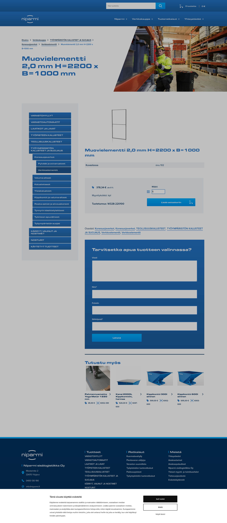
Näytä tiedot (160, 514)
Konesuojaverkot (29, 44)
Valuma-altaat (42, 178)
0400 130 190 (32, 480)
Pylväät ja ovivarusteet (51, 163)
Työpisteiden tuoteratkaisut (140, 468)
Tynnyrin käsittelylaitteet (49, 210)
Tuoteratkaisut (167, 19)
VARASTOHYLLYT (42, 115)
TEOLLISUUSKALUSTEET (46, 141)
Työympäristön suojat (47, 223)
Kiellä (160, 507)
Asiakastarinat (175, 460)
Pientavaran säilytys (136, 460)
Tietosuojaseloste (177, 475)
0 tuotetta (195, 6)
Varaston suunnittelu (136, 464)
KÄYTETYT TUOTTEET (45, 246)
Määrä (154, 186)
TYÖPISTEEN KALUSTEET (47, 135)
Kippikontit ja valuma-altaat (50, 197)
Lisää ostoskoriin (171, 202)
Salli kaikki (160, 499)
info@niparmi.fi (33, 486)
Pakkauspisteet (134, 471)
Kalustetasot (42, 184)
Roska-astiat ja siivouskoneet (51, 204)
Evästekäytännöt (176, 479)
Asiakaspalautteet (177, 464)
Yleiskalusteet (43, 191)
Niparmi (119, 19)
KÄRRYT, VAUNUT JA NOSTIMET (44, 232)
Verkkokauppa (141, 19)
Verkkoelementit (49, 44)
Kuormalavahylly (134, 456)
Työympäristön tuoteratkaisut (141, 475)
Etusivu (25, 40)
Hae (160, 6)
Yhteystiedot (192, 19)
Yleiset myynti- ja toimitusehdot (183, 471)
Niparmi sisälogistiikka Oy (180, 468)
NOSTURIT (37, 240)
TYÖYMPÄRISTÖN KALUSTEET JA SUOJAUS (70, 40)
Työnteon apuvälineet (46, 217)
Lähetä (117, 338)
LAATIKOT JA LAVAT (43, 128)
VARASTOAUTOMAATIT (45, 122)
